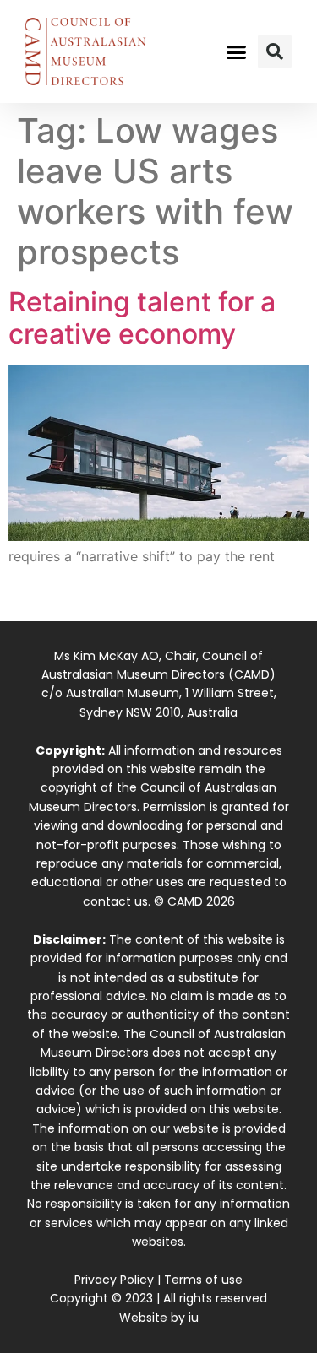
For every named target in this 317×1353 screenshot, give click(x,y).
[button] (236, 51)
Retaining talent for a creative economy (142, 317)
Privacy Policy (114, 1279)
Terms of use (203, 1279)
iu (194, 1317)
